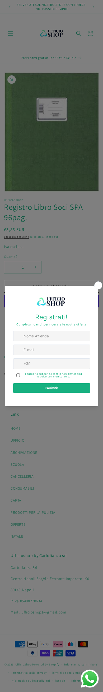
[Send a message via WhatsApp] (89, 678)
